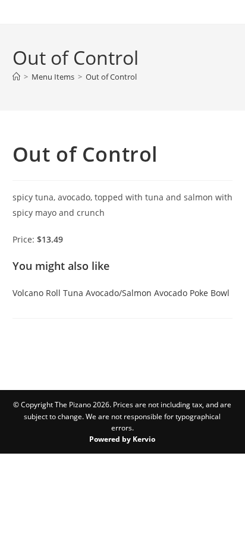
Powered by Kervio (122, 439)
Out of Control (111, 76)
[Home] (16, 76)
